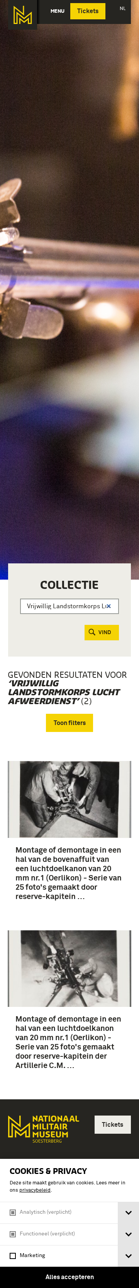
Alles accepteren (70, 1277)
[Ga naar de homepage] (22, 15)
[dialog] (69, 1223)
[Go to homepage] (43, 1132)
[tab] (128, 1212)
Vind (104, 632)
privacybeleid (35, 1190)
